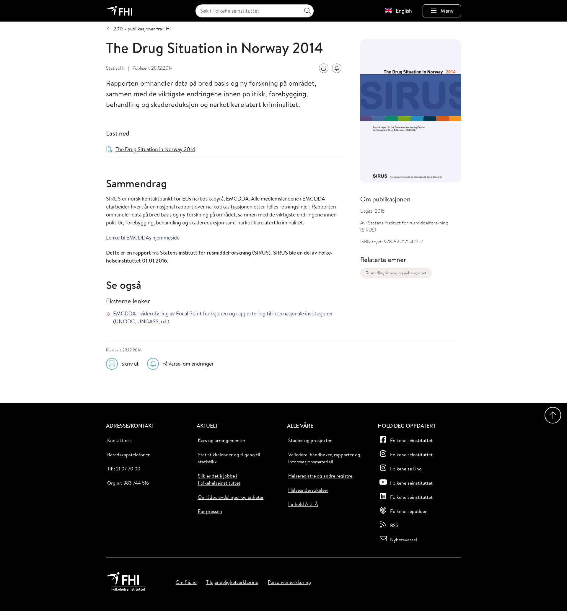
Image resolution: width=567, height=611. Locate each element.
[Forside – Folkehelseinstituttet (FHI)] (120, 11)
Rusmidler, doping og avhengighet (396, 273)
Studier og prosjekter (310, 440)
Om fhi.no (186, 582)
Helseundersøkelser (308, 490)
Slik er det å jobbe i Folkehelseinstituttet (219, 479)
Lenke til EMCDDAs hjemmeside (143, 237)
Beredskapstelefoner (128, 454)
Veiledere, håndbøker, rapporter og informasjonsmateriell (324, 458)
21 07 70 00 (128, 468)
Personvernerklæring (289, 582)
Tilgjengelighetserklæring (232, 582)
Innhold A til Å (303, 504)
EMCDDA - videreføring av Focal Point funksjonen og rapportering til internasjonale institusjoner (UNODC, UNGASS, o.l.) (223, 317)
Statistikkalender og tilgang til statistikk (229, 458)
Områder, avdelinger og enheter (231, 497)
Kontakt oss (119, 440)
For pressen (210, 511)
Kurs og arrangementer (221, 440)
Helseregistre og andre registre (320, 475)
